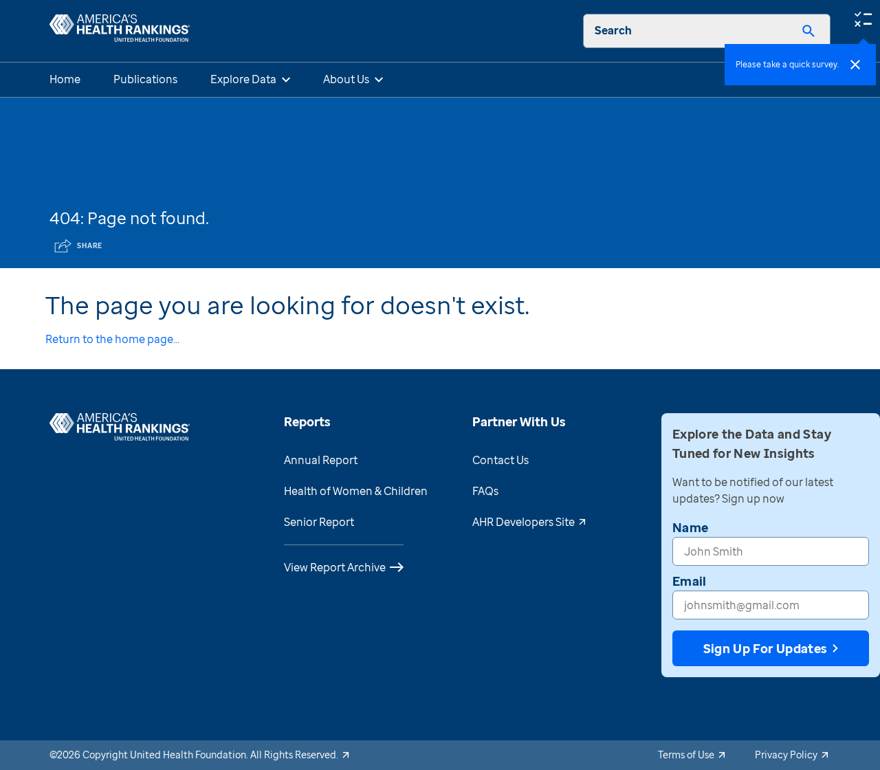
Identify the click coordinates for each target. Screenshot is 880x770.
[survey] (863, 18)
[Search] (808, 31)
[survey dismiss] (855, 64)
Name (690, 527)
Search (613, 30)
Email (689, 581)
